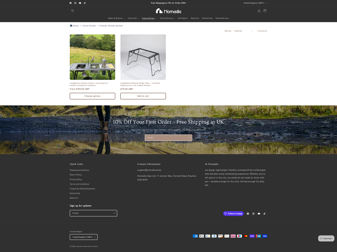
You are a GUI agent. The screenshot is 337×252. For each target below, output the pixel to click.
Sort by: (228, 31)
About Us (74, 198)
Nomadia (79, 246)
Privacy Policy (76, 179)
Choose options (92, 96)
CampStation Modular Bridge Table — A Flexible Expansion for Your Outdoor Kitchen (140, 84)
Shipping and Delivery (79, 170)
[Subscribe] (189, 137)
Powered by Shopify (90, 246)
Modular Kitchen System (111, 26)
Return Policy (76, 175)
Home (76, 26)
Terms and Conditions (79, 184)
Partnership (75, 193)
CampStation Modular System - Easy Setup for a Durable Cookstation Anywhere (89, 84)
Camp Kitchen (89, 26)
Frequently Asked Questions (82, 189)
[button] (73, 11)
